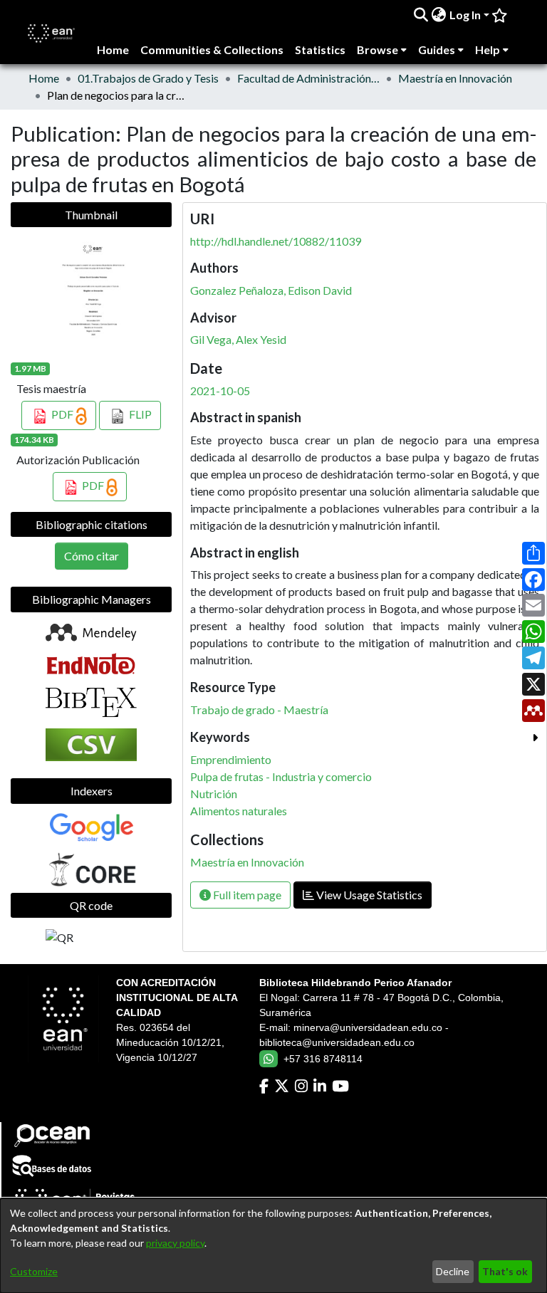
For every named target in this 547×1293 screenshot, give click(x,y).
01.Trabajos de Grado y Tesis (148, 78)
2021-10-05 (220, 390)
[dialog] (273, 1245)
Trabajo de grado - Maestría (259, 709)
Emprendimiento (230, 759)
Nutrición (213, 793)
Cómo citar (91, 555)
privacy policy (175, 1243)
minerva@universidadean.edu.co (367, 1027)
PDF (62, 414)
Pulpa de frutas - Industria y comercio (281, 776)
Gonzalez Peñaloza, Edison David (271, 290)
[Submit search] (421, 14)
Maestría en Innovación (455, 78)
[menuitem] (439, 14)
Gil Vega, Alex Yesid (238, 339)
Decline (452, 1271)
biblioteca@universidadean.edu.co (337, 1042)
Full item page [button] (246, 894)
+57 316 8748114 (323, 1058)
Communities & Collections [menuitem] (211, 49)
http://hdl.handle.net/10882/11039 (275, 241)
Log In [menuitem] (465, 14)
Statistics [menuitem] (320, 49)
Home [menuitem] (113, 49)
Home (43, 78)
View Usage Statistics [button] (368, 894)
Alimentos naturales (238, 810)
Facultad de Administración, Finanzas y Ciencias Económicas (308, 78)
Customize (34, 1271)
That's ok (505, 1271)
